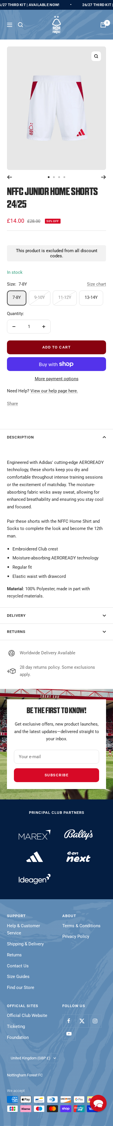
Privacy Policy (75, 936)
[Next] (103, 177)
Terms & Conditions (81, 925)
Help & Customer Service (23, 929)
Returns (16, 631)
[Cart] (103, 24)
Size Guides (18, 976)
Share (12, 403)
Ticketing (16, 1026)
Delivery (16, 615)
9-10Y (39, 297)
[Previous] (9, 177)
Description (20, 437)
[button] (98, 1103)
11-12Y (64, 297)
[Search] (20, 24)
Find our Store (20, 987)
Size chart (96, 284)
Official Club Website (27, 1015)
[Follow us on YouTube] (68, 1033)
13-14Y (91, 297)
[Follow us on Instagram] (94, 1020)
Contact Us (18, 965)
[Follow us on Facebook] (68, 1020)
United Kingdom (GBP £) (30, 1058)
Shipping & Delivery (25, 944)
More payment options (57, 378)
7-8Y (16, 297)
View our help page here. (54, 391)
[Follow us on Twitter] (81, 1020)
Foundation (18, 1037)
